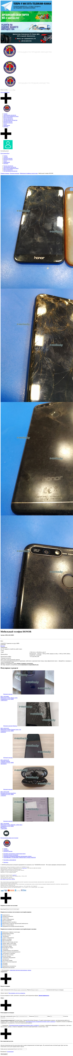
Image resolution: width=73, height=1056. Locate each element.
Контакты (5, 126)
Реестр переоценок (8, 117)
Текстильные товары (7, 960)
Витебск (4, 879)
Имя (49, 1016)
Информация (6, 125)
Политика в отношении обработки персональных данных (17, 856)
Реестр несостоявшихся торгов (10, 116)
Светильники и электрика (8, 953)
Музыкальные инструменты (9, 966)
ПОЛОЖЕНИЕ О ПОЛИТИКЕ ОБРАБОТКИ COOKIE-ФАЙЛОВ (19, 857)
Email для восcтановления (7, 1049)
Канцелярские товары (7, 947)
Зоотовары (4, 963)
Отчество (65, 1016)
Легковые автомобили (7, 916)
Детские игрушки (6, 956)
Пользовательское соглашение (10, 855)
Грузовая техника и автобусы (9, 922)
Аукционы (6, 850)
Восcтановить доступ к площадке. (17, 993)
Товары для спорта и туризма (9, 944)
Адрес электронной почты (7, 989)
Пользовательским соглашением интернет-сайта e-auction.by (40, 1021)
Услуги (5, 124)
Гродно (10, 879)
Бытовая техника (6, 934)
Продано (3, 646)
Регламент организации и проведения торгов (14, 853)
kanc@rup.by (24, 868)
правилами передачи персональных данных (20, 970)
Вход (8, 92)
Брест (1, 879)
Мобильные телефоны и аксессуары (11, 932)
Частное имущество (8, 119)
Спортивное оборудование (8, 957)
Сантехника (5, 949)
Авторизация (10, 1051)
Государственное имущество (10, 120)
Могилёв (13, 879)
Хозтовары (5, 964)
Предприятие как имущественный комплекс (13, 926)
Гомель (7, 879)
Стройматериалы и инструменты (10, 950)
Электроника (5, 936)
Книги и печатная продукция (9, 961)
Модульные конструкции (8, 967)
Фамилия (31, 1016)
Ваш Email (3, 909)
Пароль (29, 989)
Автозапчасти (5, 959)
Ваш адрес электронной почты (8, 1016)
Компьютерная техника (8, 933)
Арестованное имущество (9, 115)
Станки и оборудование (8, 919)
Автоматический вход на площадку (55, 989)
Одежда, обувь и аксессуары (9, 943)
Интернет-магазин (7, 121)
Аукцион (5, 157)
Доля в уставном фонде (8, 924)
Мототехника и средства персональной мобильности (15, 923)
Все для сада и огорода (7, 954)
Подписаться (4, 971)
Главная (5, 113)
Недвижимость (6, 915)
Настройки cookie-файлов (9, 859)
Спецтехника (5, 917)
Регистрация (4, 92)
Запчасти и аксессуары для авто (10, 942)
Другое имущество (6, 920)
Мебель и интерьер (7, 939)
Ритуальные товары (7, 946)
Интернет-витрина (8, 122)
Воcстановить (4, 1054)
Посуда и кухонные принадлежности (11, 952)
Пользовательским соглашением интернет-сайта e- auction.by (24, 1025)
